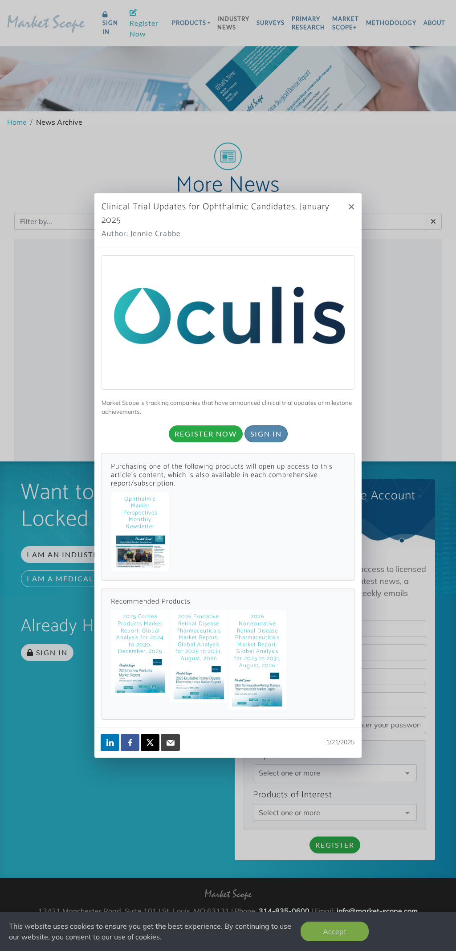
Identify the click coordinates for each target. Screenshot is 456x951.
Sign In (266, 433)
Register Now (206, 433)
